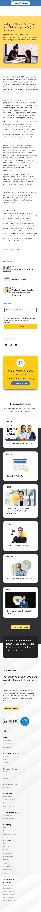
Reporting (7, 793)
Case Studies (7, 846)
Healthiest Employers (9, 834)
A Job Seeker (7, 747)
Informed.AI (10, 233)
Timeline (5, 762)
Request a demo (11, 708)
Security (6, 885)
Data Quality (7, 787)
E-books (5, 850)
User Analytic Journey (10, 803)
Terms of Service (8, 891)
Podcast (5, 860)
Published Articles (8, 856)
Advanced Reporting (9, 799)
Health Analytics (10, 769)
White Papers (7, 870)
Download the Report (20, 3)
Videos (5, 863)
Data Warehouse (10, 784)
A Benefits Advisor (8, 744)
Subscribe (20, 326)
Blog (4, 843)
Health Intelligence (11, 753)
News (18, 249)
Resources (7, 840)
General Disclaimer (9, 894)
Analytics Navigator (9, 806)
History (5, 831)
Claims (5, 771)
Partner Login (7, 882)
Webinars (6, 866)
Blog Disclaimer (8, 897)
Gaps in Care (7, 778)
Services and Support (12, 812)
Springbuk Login (8, 879)
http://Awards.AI (19, 241)
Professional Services (9, 818)
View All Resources (20, 627)
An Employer (7, 740)
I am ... (6, 737)
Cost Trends (6, 775)
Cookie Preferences (9, 900)
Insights (5, 759)
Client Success (7, 815)
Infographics (7, 853)
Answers (6, 756)
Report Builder (7, 796)
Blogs (12, 249)
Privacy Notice (8, 888)
